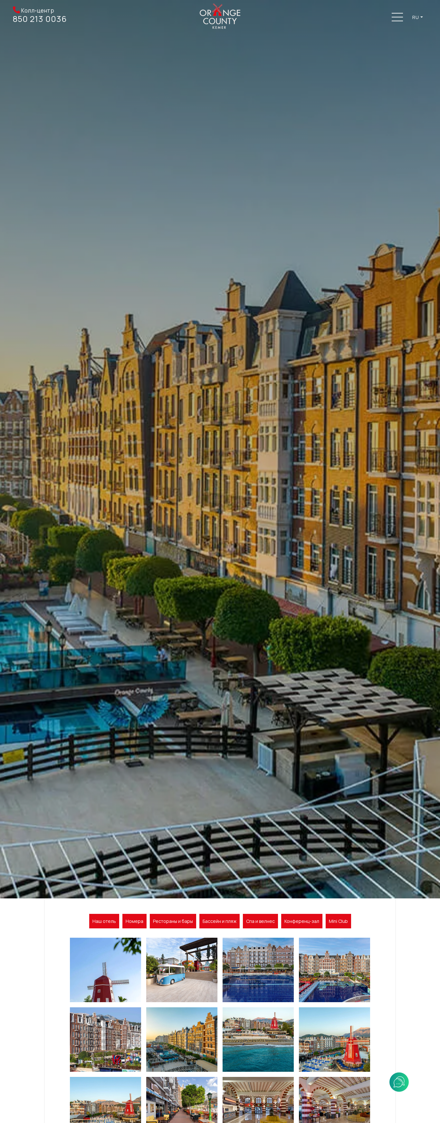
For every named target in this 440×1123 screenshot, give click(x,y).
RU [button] (415, 17)
